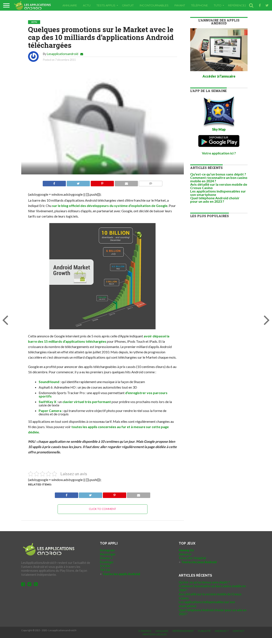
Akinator (185, 554)
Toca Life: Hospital (192, 558)
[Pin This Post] (102, 182)
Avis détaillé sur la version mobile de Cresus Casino (218, 186)
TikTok (105, 570)
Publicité (204, 631)
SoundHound (49, 382)
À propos (144, 631)
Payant (179, 5)
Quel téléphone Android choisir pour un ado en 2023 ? (214, 199)
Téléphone (199, 5)
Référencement (183, 631)
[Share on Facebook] (54, 182)
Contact (238, 631)
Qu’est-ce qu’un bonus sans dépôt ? (218, 174)
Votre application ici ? (219, 153)
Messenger (108, 554)
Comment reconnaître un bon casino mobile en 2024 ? (218, 179)
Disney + (106, 558)
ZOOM (105, 566)
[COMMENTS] (150, 182)
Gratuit (128, 5)
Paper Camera (50, 411)
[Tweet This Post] (78, 182)
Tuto (217, 5)
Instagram (107, 550)
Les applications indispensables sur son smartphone (218, 193)
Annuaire (69, 5)
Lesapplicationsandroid (62, 54)
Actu (87, 5)
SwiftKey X (47, 402)
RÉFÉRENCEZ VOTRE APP (245, 5)
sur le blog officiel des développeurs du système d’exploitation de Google (109, 206)
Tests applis (105, 5)
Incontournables (154, 5)
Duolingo (106, 562)
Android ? (222, 631)
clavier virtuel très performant (86, 402)
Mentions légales (155, 634)
